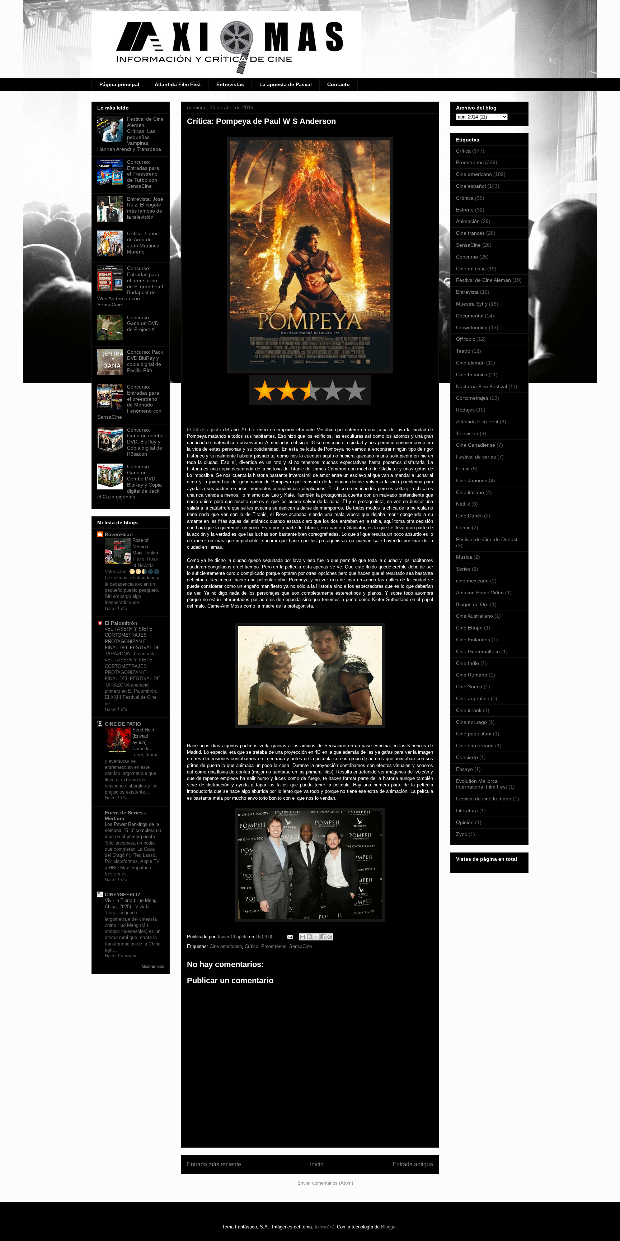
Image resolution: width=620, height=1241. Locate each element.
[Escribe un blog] (309, 936)
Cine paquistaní (474, 733)
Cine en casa (471, 268)
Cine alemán (470, 363)
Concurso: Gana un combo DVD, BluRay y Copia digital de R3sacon (145, 442)
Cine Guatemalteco (478, 651)
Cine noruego (471, 722)
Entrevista (467, 292)
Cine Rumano (471, 675)
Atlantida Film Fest (178, 84)
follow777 (324, 1227)
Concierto (467, 757)
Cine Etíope (469, 628)
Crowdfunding (472, 327)
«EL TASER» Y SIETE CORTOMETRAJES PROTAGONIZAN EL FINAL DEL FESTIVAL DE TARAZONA (132, 641)
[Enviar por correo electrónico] (302, 936)
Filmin (463, 468)
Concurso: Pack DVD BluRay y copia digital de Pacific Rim (145, 361)
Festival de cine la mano (483, 798)
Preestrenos (273, 946)
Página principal (119, 84)
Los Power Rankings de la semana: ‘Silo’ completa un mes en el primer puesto (133, 831)
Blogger (388, 1227)
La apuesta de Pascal (285, 84)
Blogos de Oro (472, 604)
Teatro (463, 351)
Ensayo (464, 769)
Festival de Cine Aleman (483, 280)
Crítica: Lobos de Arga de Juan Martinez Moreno (143, 242)
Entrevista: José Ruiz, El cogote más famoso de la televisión (145, 208)
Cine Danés (469, 516)
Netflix (463, 504)
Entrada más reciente (214, 1164)
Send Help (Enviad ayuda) (143, 736)
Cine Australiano (474, 616)
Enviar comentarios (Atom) (325, 1183)
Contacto (338, 84)
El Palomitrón (121, 623)
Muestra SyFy (472, 304)
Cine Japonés (471, 480)
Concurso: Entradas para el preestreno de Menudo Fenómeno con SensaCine (129, 402)
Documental (469, 316)
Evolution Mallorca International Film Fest (481, 784)
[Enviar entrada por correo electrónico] (289, 936)
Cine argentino (472, 698)
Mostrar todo (153, 966)
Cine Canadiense (475, 445)
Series (463, 569)
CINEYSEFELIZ (123, 894)
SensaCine (300, 946)
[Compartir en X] (316, 936)
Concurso (467, 257)
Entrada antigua (413, 1164)
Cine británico (471, 374)
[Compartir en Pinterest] (329, 936)
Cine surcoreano (475, 745)
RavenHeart (119, 534)
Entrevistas (230, 84)
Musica (464, 557)
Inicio (317, 1164)
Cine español (471, 186)
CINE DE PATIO (123, 724)
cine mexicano (472, 581)
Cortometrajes (472, 398)
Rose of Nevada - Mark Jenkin (145, 547)
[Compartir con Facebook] (323, 936)
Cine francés (470, 233)
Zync (461, 834)
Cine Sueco (469, 686)
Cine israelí (469, 710)
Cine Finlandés (473, 639)
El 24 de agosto (204, 429)
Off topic (465, 339)
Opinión (465, 822)
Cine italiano (470, 492)
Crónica (465, 198)
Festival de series (476, 457)
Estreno (465, 210)
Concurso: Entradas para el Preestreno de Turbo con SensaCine (143, 174)
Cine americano (226, 946)
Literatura (467, 810)
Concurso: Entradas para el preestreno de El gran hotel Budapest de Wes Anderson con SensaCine (130, 286)
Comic (463, 527)
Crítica (251, 946)
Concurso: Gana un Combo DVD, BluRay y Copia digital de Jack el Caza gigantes (129, 481)
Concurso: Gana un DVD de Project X (143, 324)
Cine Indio (467, 663)
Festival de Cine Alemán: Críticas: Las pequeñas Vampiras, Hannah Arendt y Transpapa (130, 134)
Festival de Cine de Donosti (487, 539)
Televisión (467, 433)
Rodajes (465, 410)
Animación (468, 221)
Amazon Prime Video (480, 592)
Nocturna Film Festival (481, 386)
